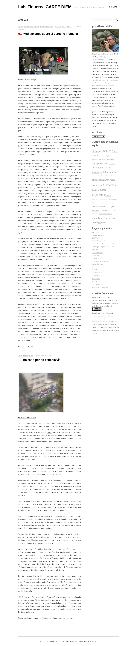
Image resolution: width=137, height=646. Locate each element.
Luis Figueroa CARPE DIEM (44, 6)
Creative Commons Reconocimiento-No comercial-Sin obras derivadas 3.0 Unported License (104, 319)
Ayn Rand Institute (98, 235)
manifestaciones (110, 203)
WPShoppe (93, 641)
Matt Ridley (96, 278)
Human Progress (97, 264)
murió (49, 432)
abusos (95, 151)
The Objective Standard (100, 287)
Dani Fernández (97, 252)
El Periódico (108, 179)
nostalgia (110, 206)
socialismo (97, 218)
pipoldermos (103, 210)
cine (107, 159)
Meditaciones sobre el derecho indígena (50, 33)
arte (104, 156)
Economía (109, 176)
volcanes (103, 223)
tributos (95, 222)
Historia (95, 189)
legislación (58, 26)
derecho (20, 26)
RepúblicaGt (102, 213)
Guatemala (110, 185)
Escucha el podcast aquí (27, 79)
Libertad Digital (97, 273)
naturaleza (102, 206)
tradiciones (110, 218)
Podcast (69, 26)
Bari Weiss (95, 238)
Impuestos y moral (98, 267)
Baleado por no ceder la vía (41, 360)
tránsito (31, 355)
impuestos (98, 195)
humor (103, 189)
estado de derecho (97, 185)
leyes (64, 26)
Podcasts (113, 7)
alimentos (105, 151)
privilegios (95, 214)
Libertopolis (96, 275)
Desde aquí (96, 255)
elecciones (97, 179)
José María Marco (98, 270)
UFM (99, 222)
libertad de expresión (107, 200)
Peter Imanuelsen (97, 284)
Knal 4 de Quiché (74, 91)
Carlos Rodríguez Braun (100, 241)
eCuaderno (95, 258)
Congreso (112, 163)
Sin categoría (108, 213)
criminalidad (95, 172)
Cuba (101, 172)
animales (101, 156)
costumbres (108, 168)
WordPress (75, 641)
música (95, 206)
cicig (103, 159)
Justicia (108, 195)
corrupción (97, 167)
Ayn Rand (109, 155)
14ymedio (95, 232)
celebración (96, 159)
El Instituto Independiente (100, 261)
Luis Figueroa (101, 203)
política (112, 210)
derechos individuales (46, 26)
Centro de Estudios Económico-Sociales (105, 244)
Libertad (96, 199)
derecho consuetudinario (31, 26)
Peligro (20, 355)
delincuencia (109, 172)
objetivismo (95, 210)
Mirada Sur (95, 281)
